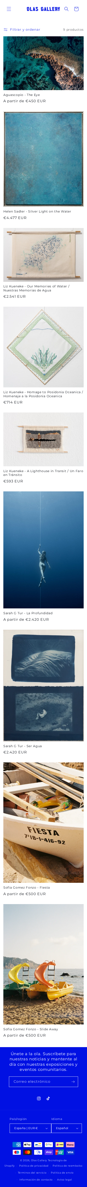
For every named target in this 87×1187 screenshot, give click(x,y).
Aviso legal (64, 1179)
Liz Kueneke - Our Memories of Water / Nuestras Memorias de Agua (36, 288)
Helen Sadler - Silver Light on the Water (37, 211)
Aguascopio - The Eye (21, 95)
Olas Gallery (39, 1160)
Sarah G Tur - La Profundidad (27, 613)
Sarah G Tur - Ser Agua (22, 746)
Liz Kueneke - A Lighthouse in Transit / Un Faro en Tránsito (43, 473)
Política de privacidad (33, 1165)
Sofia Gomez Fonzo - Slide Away (30, 1029)
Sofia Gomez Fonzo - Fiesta (26, 887)
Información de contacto (36, 1179)
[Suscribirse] (73, 1081)
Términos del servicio (32, 1172)
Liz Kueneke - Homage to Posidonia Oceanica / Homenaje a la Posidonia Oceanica (43, 394)
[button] (9, 9)
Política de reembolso (68, 1165)
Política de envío (62, 1172)
